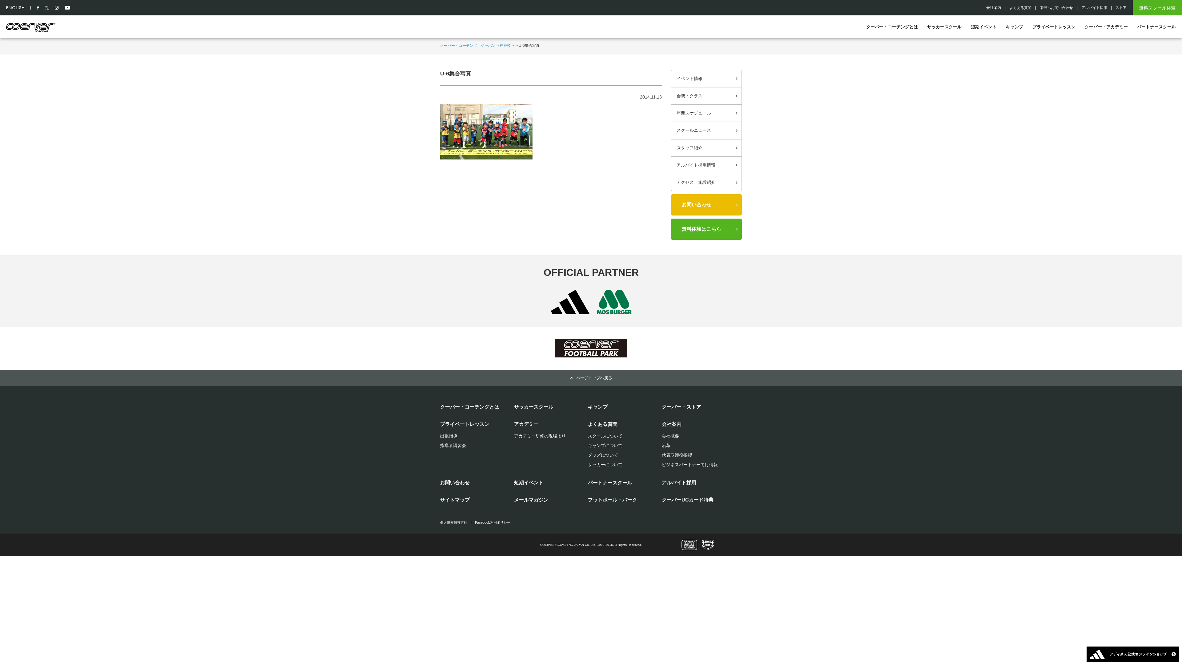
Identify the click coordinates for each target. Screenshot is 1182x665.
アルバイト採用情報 (696, 165)
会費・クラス (689, 95)
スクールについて (605, 435)
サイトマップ (455, 499)
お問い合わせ (696, 204)
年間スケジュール (694, 113)
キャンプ (1014, 26)
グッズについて (603, 455)
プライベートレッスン (1053, 26)
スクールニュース (694, 130)
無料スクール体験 (1157, 7)
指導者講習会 (453, 445)
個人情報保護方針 (453, 522)
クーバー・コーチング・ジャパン (468, 45)
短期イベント (984, 26)
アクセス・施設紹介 (696, 182)
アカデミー (526, 424)
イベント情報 (689, 78)
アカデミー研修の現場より (540, 435)
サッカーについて (605, 464)
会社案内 (993, 8)
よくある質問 (1020, 8)
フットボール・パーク (612, 499)
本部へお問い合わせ (1056, 8)
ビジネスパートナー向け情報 (690, 464)
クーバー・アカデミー (1106, 26)
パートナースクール (1156, 26)
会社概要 (670, 435)
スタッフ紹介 (689, 147)
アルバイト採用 (1094, 8)
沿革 (666, 445)
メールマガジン (531, 499)
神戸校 (505, 45)
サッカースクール (944, 26)
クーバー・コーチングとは (892, 26)
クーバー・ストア (681, 406)
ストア (1121, 8)
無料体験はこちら (701, 229)
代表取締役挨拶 (677, 455)
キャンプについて (605, 445)
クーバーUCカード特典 (688, 499)
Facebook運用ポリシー (492, 522)
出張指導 (448, 435)
